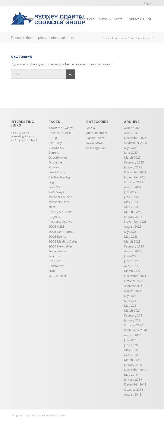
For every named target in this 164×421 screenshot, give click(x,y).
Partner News (95, 138)
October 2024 (133, 182)
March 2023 (132, 241)
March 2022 (132, 271)
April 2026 (131, 133)
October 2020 (133, 325)
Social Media (57, 251)
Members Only (58, 202)
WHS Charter (57, 276)
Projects (54, 217)
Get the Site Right (60, 177)
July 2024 (130, 192)
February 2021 (134, 315)
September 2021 (135, 286)
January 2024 (133, 217)
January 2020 (133, 365)
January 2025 (133, 167)
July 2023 (130, 232)
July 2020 (130, 340)
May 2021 (131, 305)
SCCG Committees (61, 232)
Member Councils (60, 197)
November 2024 (135, 177)
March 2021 (132, 310)
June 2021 (131, 301)
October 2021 (133, 281)
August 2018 (132, 394)
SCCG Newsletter (60, 246)
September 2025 (135, 143)
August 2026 (132, 128)
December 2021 (135, 276)
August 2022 (132, 251)
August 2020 (132, 335)
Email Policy (56, 172)
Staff (51, 271)
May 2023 (131, 236)
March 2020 (132, 360)
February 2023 (134, 246)
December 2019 (135, 370)
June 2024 (131, 197)
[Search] (149, 19)
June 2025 (131, 152)
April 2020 (131, 355)
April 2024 (131, 207)
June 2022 (131, 261)
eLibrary (54, 167)
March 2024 (132, 212)
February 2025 (134, 162)
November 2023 (135, 221)
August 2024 (132, 187)
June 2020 (131, 345)
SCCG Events (57, 236)
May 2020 (131, 350)
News (52, 207)
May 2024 (131, 202)
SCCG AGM (56, 226)
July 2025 (130, 148)
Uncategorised (96, 148)
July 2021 (130, 296)
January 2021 (133, 320)
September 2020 (135, 330)
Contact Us (56, 148)
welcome (54, 256)
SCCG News (94, 143)
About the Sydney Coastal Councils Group (60, 133)
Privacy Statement (61, 212)
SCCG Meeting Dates (63, 241)
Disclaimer (55, 162)
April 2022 (131, 266)
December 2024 (135, 172)
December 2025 (135, 138)
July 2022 (130, 256)
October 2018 (133, 389)
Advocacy (55, 143)
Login (147, 3)
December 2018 (135, 384)
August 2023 (132, 226)
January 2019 (133, 379)
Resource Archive (60, 221)
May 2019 (131, 374)
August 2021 (132, 291)
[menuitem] (29, 19)
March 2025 (132, 157)
